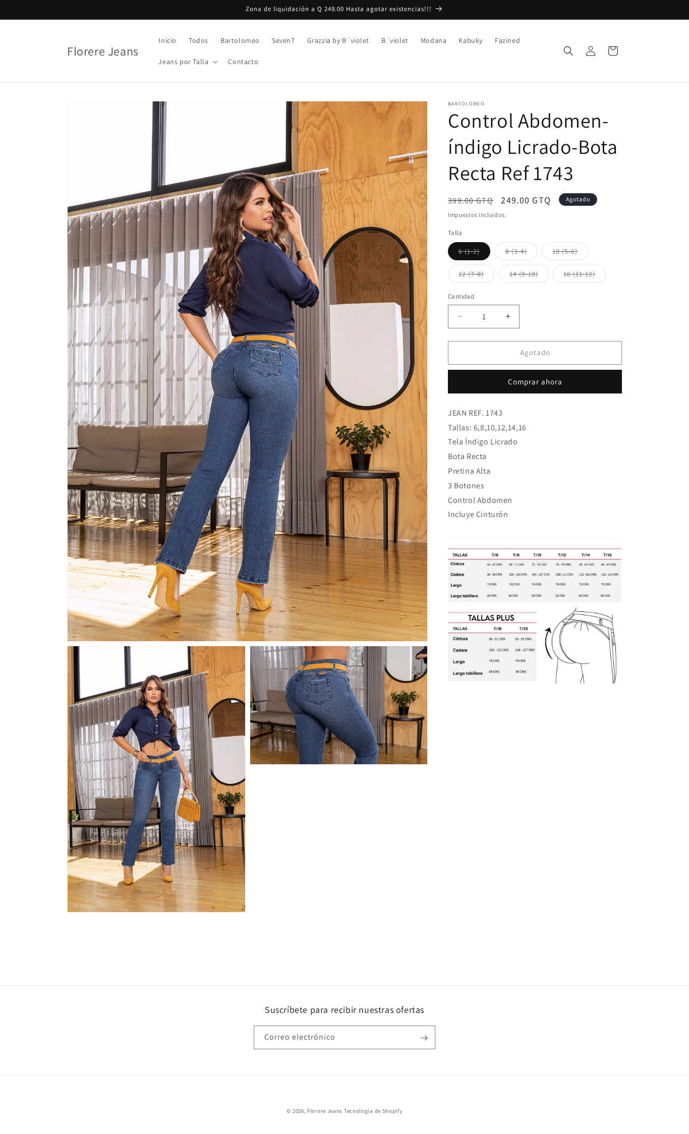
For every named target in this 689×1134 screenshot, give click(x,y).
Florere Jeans (324, 1110)
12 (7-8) (476, 276)
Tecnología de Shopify (373, 1110)
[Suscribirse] (424, 1038)
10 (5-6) (570, 253)
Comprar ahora (535, 381)
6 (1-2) (474, 253)
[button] (187, 61)
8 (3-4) (521, 253)
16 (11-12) (584, 276)
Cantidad (461, 296)
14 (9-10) (529, 276)
